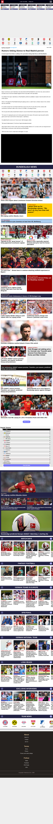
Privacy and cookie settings (26, 753)
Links (26, 767)
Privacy (26, 751)
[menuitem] (3, 1)
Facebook (26, 762)
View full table (26, 465)
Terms (26, 749)
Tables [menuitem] (31, 1)
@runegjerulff (13, 47)
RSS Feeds (26, 765)
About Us (26, 737)
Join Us (26, 741)
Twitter (26, 760)
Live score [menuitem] (23, 1)
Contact (26, 739)
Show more (26, 421)
